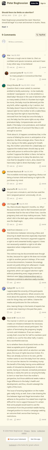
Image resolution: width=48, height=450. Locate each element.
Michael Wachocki (14, 171)
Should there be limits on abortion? (18, 12)
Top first (42, 35)
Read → (5, 27)
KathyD (10, 288)
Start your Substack (18, 439)
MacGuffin (11, 189)
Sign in (43, 3)
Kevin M (10, 318)
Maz (8, 55)
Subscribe (34, 3)
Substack (12, 445)
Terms (33, 431)
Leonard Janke (15, 73)
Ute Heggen (12, 204)
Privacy (27, 431)
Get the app (35, 439)
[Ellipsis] (45, 55)
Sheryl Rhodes (12, 85)
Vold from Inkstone (14, 230)
